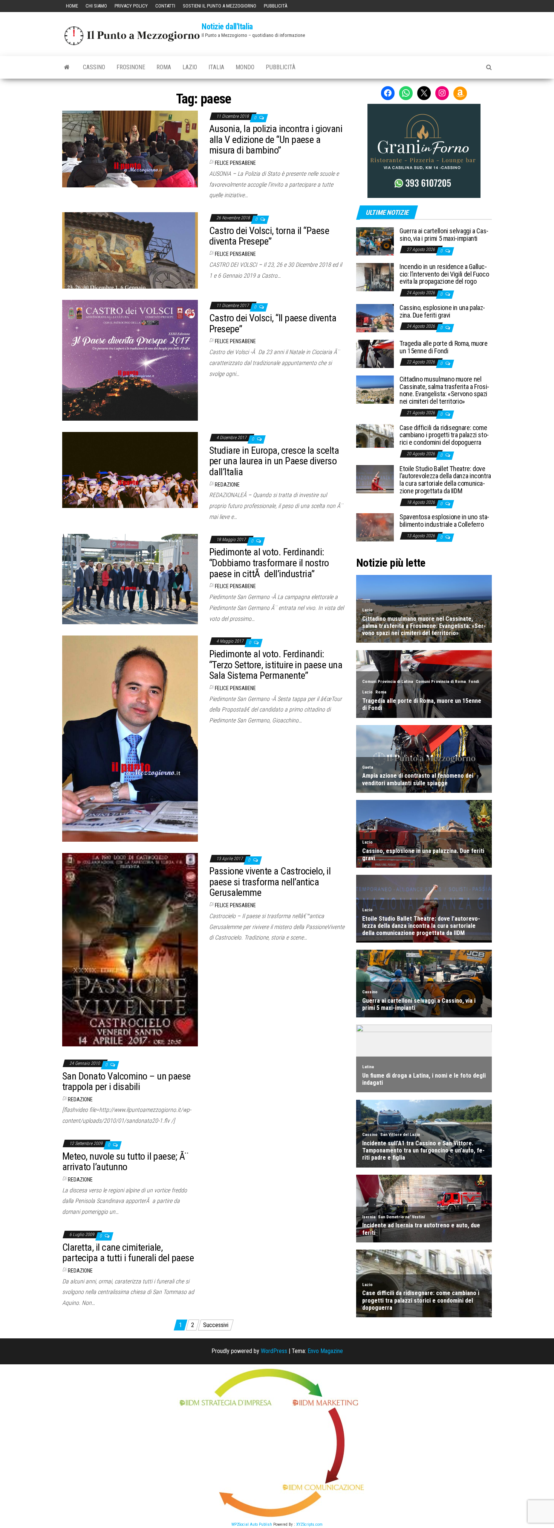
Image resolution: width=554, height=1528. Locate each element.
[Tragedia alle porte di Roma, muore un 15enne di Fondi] (375, 353)
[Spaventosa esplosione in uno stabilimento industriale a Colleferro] (375, 527)
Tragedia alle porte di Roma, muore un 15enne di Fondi (443, 347)
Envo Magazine (325, 1351)
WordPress (274, 1351)
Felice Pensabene (235, 163)
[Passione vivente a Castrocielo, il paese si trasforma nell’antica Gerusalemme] (130, 949)
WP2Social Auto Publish (251, 1524)
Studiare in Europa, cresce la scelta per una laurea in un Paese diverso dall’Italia (274, 461)
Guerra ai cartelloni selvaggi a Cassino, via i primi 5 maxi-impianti (443, 234)
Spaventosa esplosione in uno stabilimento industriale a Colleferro (444, 520)
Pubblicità (275, 6)
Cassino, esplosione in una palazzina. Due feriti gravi (442, 311)
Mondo (245, 67)
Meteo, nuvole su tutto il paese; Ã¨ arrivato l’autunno (125, 1162)
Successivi (215, 1325)
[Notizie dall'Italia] (67, 67)
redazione (227, 485)
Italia (216, 67)
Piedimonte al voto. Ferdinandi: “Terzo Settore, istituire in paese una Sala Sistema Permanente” (275, 664)
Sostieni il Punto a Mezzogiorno (219, 6)
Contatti (165, 6)
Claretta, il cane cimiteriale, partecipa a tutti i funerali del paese (128, 1253)
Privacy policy (131, 6)
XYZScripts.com (309, 1524)
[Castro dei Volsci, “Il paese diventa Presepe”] (130, 359)
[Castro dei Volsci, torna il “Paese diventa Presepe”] (130, 250)
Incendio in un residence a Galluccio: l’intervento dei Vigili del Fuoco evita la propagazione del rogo (444, 274)
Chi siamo (96, 6)
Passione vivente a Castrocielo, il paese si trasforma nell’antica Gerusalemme (270, 881)
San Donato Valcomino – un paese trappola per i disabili (126, 1081)
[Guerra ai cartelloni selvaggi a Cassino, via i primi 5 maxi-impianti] (375, 241)
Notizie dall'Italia (227, 26)
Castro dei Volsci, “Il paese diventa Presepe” (272, 323)
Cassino (94, 67)
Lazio (189, 67)
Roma (163, 67)
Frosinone (130, 67)
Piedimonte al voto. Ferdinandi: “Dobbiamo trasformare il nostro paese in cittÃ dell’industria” (269, 562)
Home (72, 6)
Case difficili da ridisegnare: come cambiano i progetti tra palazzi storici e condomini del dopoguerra (444, 435)
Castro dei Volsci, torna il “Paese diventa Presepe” (269, 236)
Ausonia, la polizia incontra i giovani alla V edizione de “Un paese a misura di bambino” (275, 139)
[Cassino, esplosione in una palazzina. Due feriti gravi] (375, 317)
